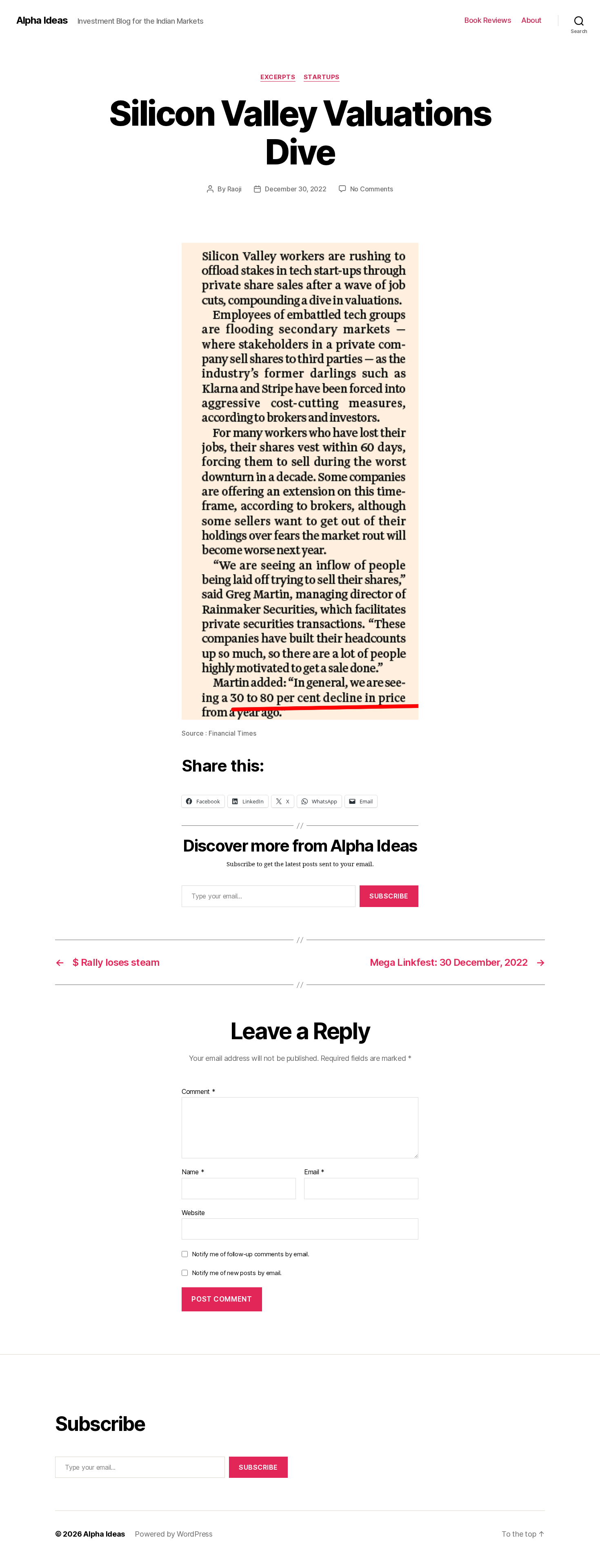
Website (193, 1212)
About (531, 20)
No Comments (371, 189)
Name (193, 1172)
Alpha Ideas (42, 20)
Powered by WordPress (174, 1534)
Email (314, 1172)
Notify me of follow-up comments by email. (250, 1254)
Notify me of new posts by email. (237, 1273)
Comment (199, 1092)
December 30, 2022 (295, 189)
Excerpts (277, 77)
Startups (322, 77)
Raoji (234, 189)
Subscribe (389, 896)
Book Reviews (487, 20)
